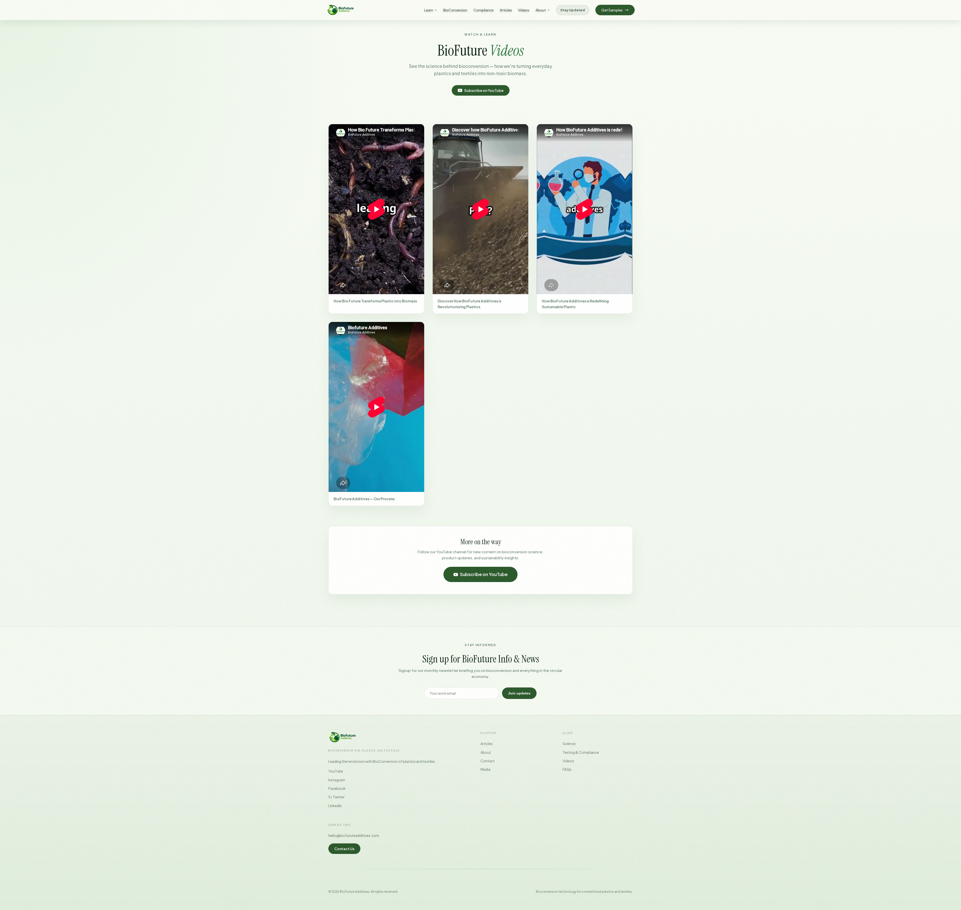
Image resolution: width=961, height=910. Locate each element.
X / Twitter (336, 797)
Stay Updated (572, 10)
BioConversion (455, 10)
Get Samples (612, 10)
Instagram (336, 780)
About (541, 10)
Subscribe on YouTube (484, 90)
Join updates (519, 693)
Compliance (483, 10)
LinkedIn (335, 805)
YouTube (335, 771)
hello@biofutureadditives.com (353, 835)
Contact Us (344, 848)
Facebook (337, 788)
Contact (487, 761)
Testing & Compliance (581, 752)
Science (569, 743)
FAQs (567, 769)
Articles (506, 10)
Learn (428, 10)
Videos (523, 10)
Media (485, 769)
